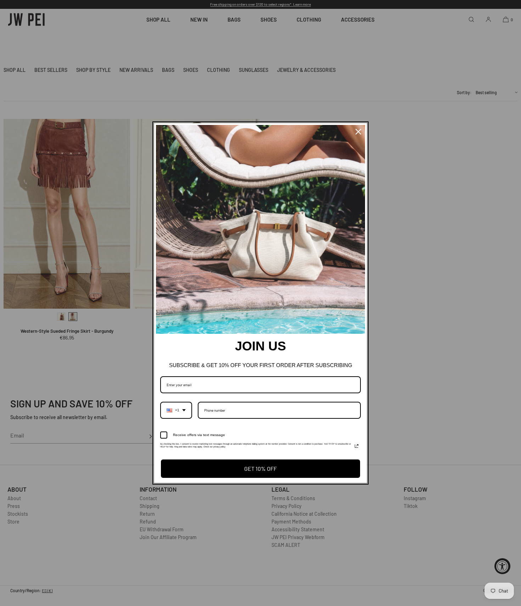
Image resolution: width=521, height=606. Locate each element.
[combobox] (176, 410)
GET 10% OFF (260, 468)
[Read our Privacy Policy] (356, 446)
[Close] (358, 131)
